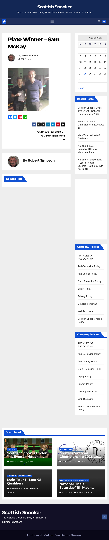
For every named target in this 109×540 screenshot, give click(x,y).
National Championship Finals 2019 (74, 480)
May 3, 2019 (67, 493)
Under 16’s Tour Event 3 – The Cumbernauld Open (51, 133)
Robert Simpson (30, 55)
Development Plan (87, 304)
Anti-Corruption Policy (89, 266)
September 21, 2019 (19, 488)
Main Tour (12, 476)
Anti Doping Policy (87, 274)
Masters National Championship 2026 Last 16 (91, 124)
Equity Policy (84, 289)
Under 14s (12, 449)
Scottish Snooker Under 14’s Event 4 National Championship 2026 (90, 111)
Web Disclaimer (86, 311)
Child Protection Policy (89, 281)
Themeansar (76, 535)
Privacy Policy (85, 296)
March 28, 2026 (17, 462)
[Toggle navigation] (52, 21)
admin (31, 462)
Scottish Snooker (54, 6)
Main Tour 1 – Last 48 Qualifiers (24, 481)
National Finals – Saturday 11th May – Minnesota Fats (88, 149)
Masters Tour (66, 449)
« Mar (80, 88)
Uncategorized (25, 476)
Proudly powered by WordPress (40, 535)
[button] (99, 21)
